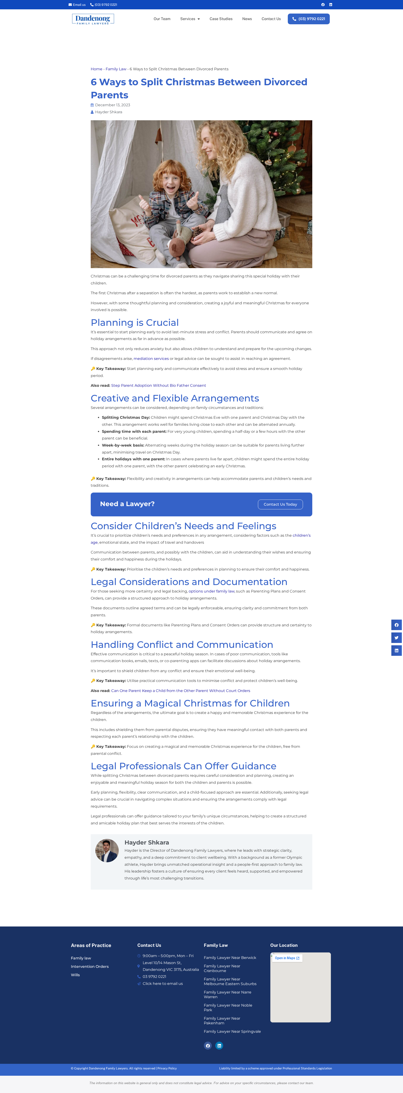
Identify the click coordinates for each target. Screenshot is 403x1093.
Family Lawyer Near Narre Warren (227, 994)
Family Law (116, 69)
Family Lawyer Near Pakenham (222, 1020)
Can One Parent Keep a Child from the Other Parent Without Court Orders (180, 690)
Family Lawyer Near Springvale (232, 1031)
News (247, 19)
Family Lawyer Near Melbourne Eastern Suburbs (230, 981)
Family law (81, 958)
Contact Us (271, 19)
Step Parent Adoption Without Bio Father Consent (158, 385)
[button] (396, 625)
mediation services (151, 358)
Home (96, 69)
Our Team (162, 19)
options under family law (211, 591)
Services (187, 19)
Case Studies (221, 19)
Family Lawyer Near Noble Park (228, 1007)
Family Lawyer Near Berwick (230, 957)
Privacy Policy (167, 1068)
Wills (75, 975)
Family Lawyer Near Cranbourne (222, 968)
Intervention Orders (90, 966)
